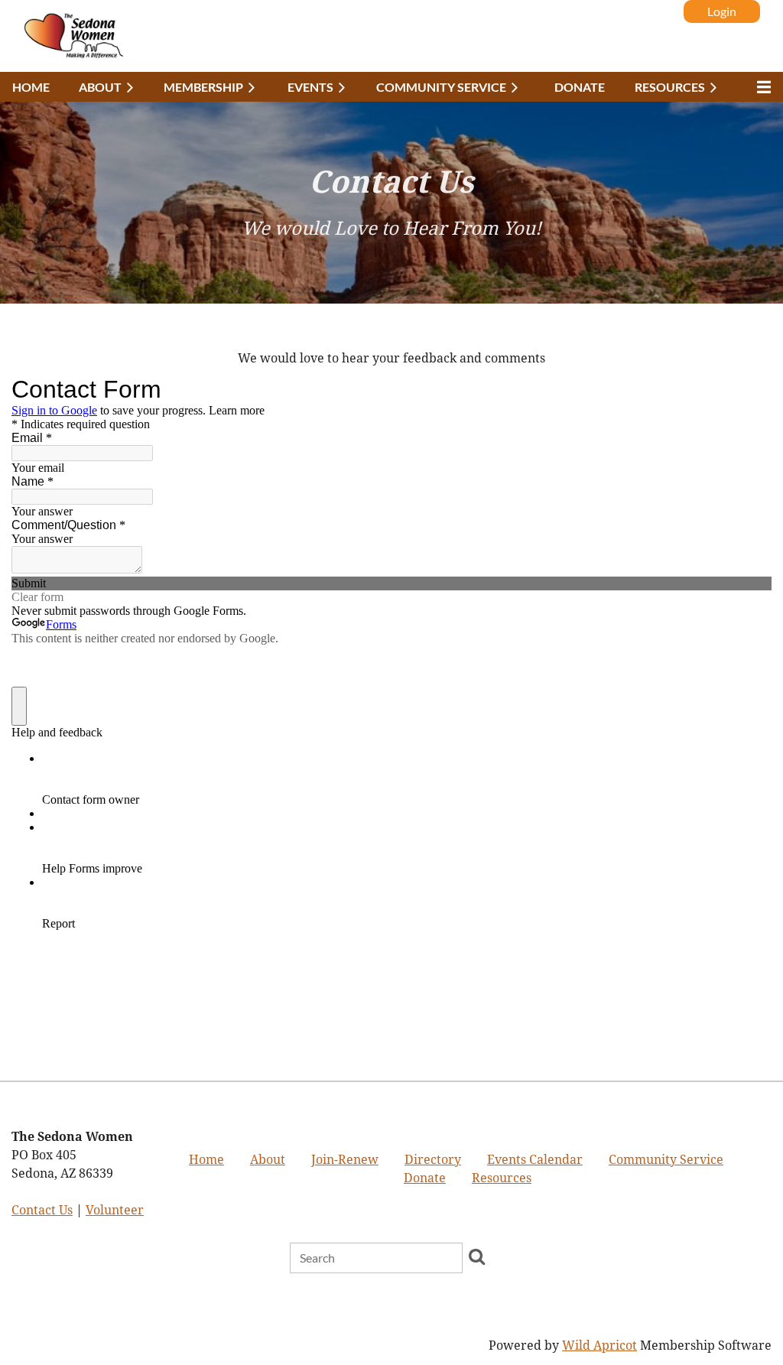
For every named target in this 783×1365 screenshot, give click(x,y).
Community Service (666, 1159)
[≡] (760, 87)
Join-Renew (345, 1159)
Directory (432, 1159)
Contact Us (42, 1210)
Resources (501, 1178)
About (267, 1159)
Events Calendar (535, 1159)
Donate (425, 1178)
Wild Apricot (599, 1345)
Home (206, 1159)
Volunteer (115, 1210)
